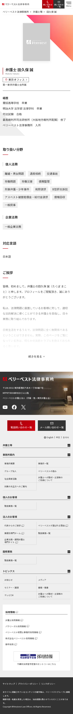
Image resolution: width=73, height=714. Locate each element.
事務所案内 (9, 454)
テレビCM (8, 595)
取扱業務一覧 (10, 505)
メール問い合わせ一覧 (52, 427)
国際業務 (7, 551)
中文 (58, 437)
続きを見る (35, 356)
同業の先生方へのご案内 (15, 486)
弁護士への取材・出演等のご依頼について (50, 478)
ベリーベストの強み (47, 471)
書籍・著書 (43, 587)
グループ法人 (10, 471)
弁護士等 (7, 445)
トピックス (9, 571)
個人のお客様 (10, 497)
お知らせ (8, 579)
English (50, 437)
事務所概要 (9, 463)
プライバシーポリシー (28, 684)
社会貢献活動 (10, 478)
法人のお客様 (10, 516)
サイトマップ (9, 684)
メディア (42, 579)
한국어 (66, 437)
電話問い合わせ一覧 (21, 427)
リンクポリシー (48, 684)
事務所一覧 (43, 463)
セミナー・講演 (11, 587)
